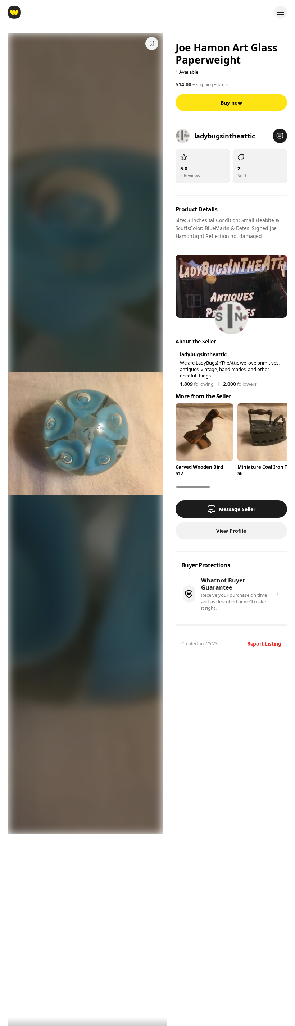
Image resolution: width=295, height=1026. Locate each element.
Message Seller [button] (237, 509)
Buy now (231, 102)
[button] (280, 136)
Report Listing (264, 643)
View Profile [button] (231, 530)
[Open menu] (280, 12)
